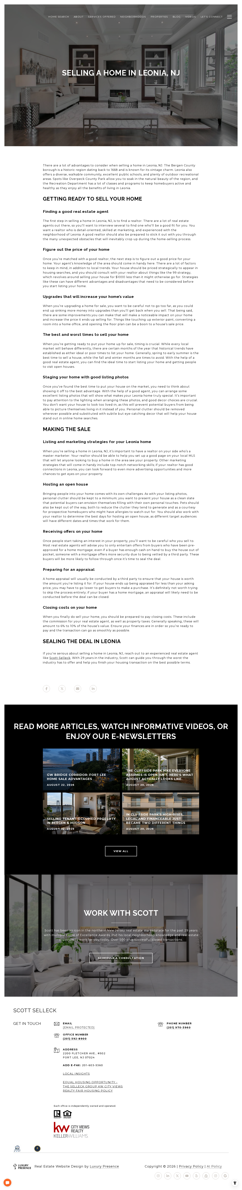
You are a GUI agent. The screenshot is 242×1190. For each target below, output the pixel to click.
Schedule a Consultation (121, 958)
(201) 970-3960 (179, 1027)
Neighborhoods (133, 16)
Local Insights (76, 1073)
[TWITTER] (177, 1175)
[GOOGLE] (225, 1175)
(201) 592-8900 (75, 1038)
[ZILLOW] (206, 1175)
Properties (159, 16)
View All (121, 851)
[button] (7, 1182)
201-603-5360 (92, 1065)
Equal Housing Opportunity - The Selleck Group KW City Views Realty (93, 1086)
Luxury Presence (104, 1166)
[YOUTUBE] (186, 1175)
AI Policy (214, 1166)
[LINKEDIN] (167, 1175)
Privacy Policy (191, 1166)
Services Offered (102, 16)
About (79, 16)
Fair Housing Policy (94, 1090)
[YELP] (196, 1175)
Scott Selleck (60, 658)
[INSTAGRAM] (158, 1175)
